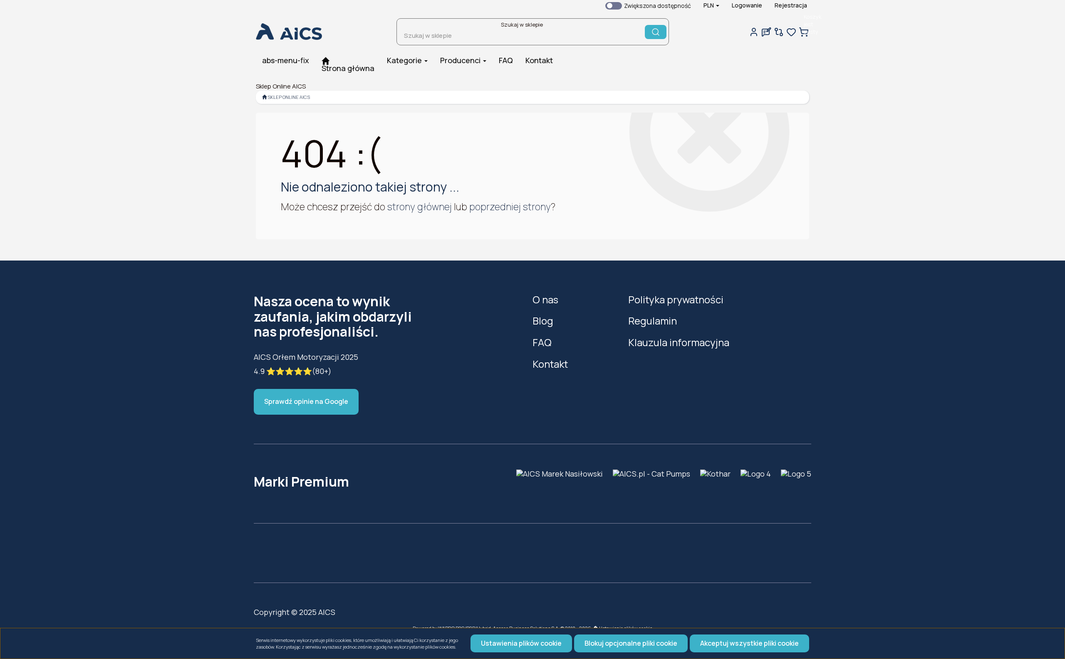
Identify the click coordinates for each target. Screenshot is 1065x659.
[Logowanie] (753, 32)
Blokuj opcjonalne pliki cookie (631, 643)
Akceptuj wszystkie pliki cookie (749, 643)
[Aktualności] (766, 32)
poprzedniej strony (510, 206)
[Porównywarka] (778, 32)
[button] (711, 5)
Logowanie (747, 5)
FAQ (542, 342)
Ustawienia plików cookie (521, 643)
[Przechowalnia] (791, 32)
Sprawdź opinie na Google (306, 401)
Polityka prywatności (675, 299)
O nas (545, 299)
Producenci (461, 60)
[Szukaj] (655, 32)
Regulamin (652, 320)
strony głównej (419, 206)
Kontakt (550, 364)
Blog (542, 320)
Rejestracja (791, 5)
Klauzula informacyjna (678, 342)
